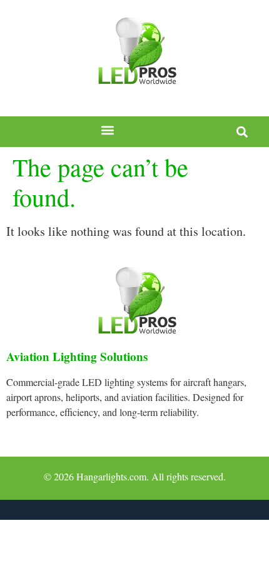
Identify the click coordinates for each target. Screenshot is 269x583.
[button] (108, 130)
